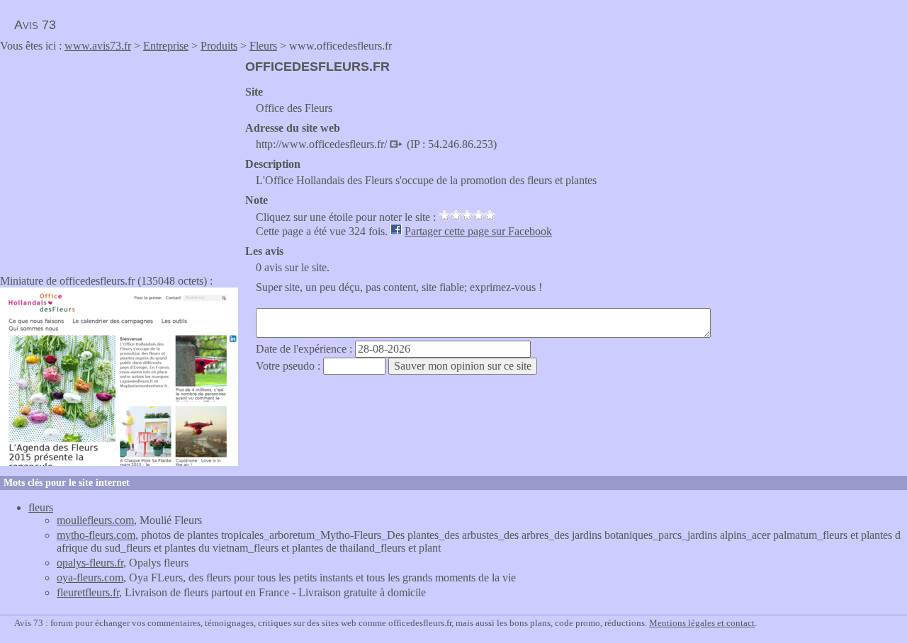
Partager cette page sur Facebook (478, 231)
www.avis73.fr (97, 46)
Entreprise (165, 46)
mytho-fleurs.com (96, 535)
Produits (219, 46)
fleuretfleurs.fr (88, 592)
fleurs (40, 507)
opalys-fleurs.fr (90, 563)
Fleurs (263, 46)
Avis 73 (35, 25)
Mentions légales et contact (702, 623)
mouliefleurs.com (95, 520)
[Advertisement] (119, 158)
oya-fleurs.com (90, 577)
